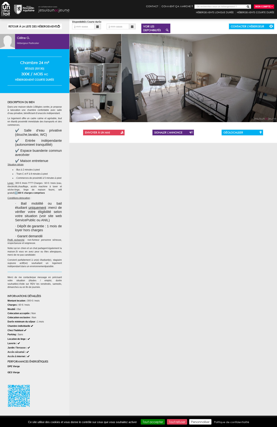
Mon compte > (264, 6)
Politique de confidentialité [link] (231, 422)
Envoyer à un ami (97, 132)
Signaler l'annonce (168, 132)
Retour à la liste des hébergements (33, 26)
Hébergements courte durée (255, 12)
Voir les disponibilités (152, 28)
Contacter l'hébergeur (247, 26)
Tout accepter (153, 422)
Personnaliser (200, 422)
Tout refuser (177, 422)
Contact (152, 6)
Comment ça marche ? (177, 6)
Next (97, 118)
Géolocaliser (233, 132)
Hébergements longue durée (215, 12)
